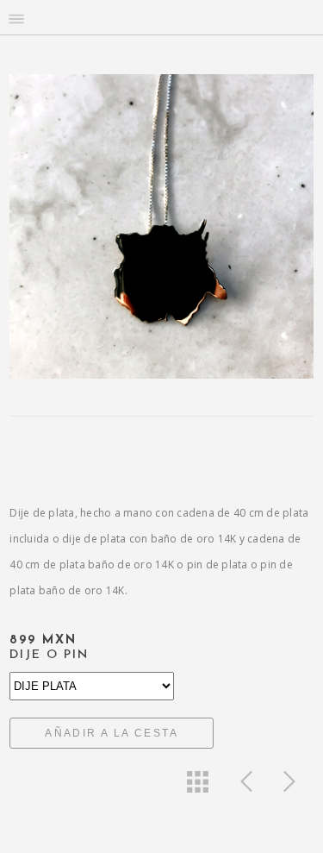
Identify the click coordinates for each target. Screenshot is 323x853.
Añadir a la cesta (111, 733)
